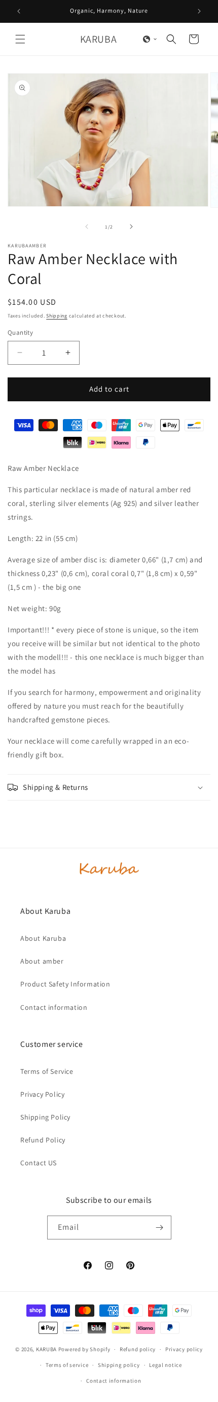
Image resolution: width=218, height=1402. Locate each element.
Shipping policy (119, 1364)
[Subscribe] (160, 1227)
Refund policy (138, 1349)
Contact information (53, 1007)
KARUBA (46, 1349)
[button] (20, 39)
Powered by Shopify (84, 1349)
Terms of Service (47, 1071)
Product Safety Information (65, 984)
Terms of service (67, 1364)
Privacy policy (184, 1349)
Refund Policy (42, 1139)
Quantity (20, 332)
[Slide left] (87, 226)
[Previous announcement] (19, 11)
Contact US (38, 1162)
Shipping (56, 315)
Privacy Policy (42, 1094)
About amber (42, 961)
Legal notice (165, 1364)
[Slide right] (131, 226)
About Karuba (43, 938)
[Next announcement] (199, 11)
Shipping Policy (45, 1117)
